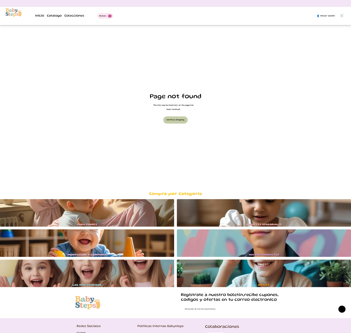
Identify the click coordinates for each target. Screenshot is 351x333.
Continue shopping (175, 120)
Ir (109, 16)
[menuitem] (39, 16)
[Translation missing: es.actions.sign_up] (342, 309)
